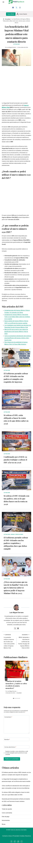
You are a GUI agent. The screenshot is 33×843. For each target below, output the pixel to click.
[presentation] (16, 358)
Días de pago (5, 816)
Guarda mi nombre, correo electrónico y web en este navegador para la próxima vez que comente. (16, 753)
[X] (16, 7)
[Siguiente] (27, 679)
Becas (3, 824)
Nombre (7, 739)
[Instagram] (19, 7)
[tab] (13, 698)
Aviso (10, 836)
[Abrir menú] (3, 2)
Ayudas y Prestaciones (17, 534)
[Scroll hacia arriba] (29, 840)
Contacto (5, 836)
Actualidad (16, 44)
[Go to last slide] (6, 679)
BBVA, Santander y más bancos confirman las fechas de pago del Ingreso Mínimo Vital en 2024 (23, 641)
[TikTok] (18, 841)
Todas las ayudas (7, 809)
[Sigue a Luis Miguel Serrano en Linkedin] (18, 628)
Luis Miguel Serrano (11, 47)
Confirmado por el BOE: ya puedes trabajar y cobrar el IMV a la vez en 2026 (15, 460)
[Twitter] (15, 841)
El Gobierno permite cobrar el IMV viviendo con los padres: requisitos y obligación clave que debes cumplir (16, 543)
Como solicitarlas (7, 813)
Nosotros (28, 836)
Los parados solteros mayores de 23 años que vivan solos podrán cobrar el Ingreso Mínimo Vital (9, 641)
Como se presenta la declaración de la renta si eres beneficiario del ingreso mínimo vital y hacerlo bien (17, 338)
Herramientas (6, 820)
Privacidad (16, 836)
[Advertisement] (16, 85)
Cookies (22, 836)
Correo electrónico (10, 747)
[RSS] (21, 841)
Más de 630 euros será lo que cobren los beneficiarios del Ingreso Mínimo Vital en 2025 (16, 331)
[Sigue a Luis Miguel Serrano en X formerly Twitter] (15, 628)
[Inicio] (3, 19)
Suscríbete (10, 14)
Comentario (8, 717)
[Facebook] (13, 7)
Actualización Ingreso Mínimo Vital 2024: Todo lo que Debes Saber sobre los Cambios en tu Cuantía (17, 317)
